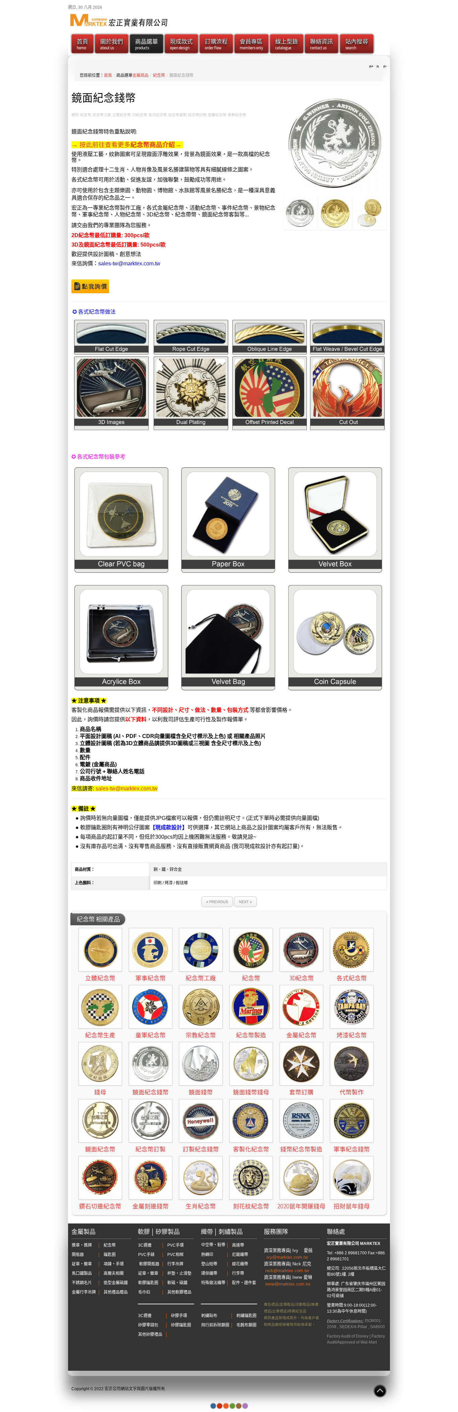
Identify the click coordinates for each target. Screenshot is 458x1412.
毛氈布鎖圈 (246, 1325)
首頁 (108, 75)
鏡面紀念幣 (100, 1149)
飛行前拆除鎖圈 (215, 1325)
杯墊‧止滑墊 (179, 1273)
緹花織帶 (240, 1264)
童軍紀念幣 (150, 1035)
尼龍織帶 (240, 1254)
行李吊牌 (175, 1264)
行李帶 (238, 1273)
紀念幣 (159, 75)
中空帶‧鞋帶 (213, 1245)
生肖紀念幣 (201, 1206)
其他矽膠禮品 (150, 1334)
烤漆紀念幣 (352, 1035)
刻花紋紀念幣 (251, 1206)
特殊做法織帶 (213, 1282)
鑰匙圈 (110, 1254)
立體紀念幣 (100, 978)
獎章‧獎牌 (82, 1245)
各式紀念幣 (352, 978)
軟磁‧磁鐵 (177, 1282)
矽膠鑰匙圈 (181, 1325)
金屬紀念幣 (301, 1035)
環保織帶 (209, 1273)
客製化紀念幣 (251, 1149)
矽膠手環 (179, 1315)
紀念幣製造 (251, 1035)
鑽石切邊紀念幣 (100, 1206)
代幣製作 (352, 1092)
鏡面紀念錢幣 (150, 1092)
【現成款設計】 (168, 827)
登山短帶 (209, 1264)
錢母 (100, 1092)
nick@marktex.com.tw (287, 1270)
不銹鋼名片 (82, 1282)
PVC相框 (175, 1254)
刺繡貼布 (209, 1315)
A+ (372, 66)
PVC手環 (175, 1245)
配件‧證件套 (244, 1282)
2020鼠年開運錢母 (301, 1206)
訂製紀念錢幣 (201, 1149)
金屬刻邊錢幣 (150, 1206)
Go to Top (380, 1391)
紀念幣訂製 (150, 1149)
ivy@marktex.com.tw (288, 1257)
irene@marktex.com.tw (287, 1284)
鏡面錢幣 (201, 1092)
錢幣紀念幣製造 (301, 1149)
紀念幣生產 (100, 1035)
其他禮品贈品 (116, 1292)
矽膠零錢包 (148, 1325)
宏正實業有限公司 (343, 1243)
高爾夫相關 (114, 1273)
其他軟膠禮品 (179, 1292)
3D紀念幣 (301, 978)
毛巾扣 (144, 1292)
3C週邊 (145, 1245)
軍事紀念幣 (150, 978)
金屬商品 (140, 75)
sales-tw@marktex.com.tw (129, 263)
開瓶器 (78, 1254)
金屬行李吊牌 (84, 1292)
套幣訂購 (301, 1092)
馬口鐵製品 (82, 1273)
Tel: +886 (335, 1253)
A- (384, 66)
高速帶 (238, 1245)
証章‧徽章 (82, 1264)
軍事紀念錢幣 (352, 1149)
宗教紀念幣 (201, 1035)
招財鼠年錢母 (352, 1206)
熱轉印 (207, 1254)
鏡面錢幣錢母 (251, 1092)
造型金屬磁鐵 (116, 1282)
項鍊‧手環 (114, 1264)
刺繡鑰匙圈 (246, 1315)
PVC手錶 (146, 1254)
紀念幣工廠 (201, 978)
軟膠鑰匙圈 (148, 1282)
